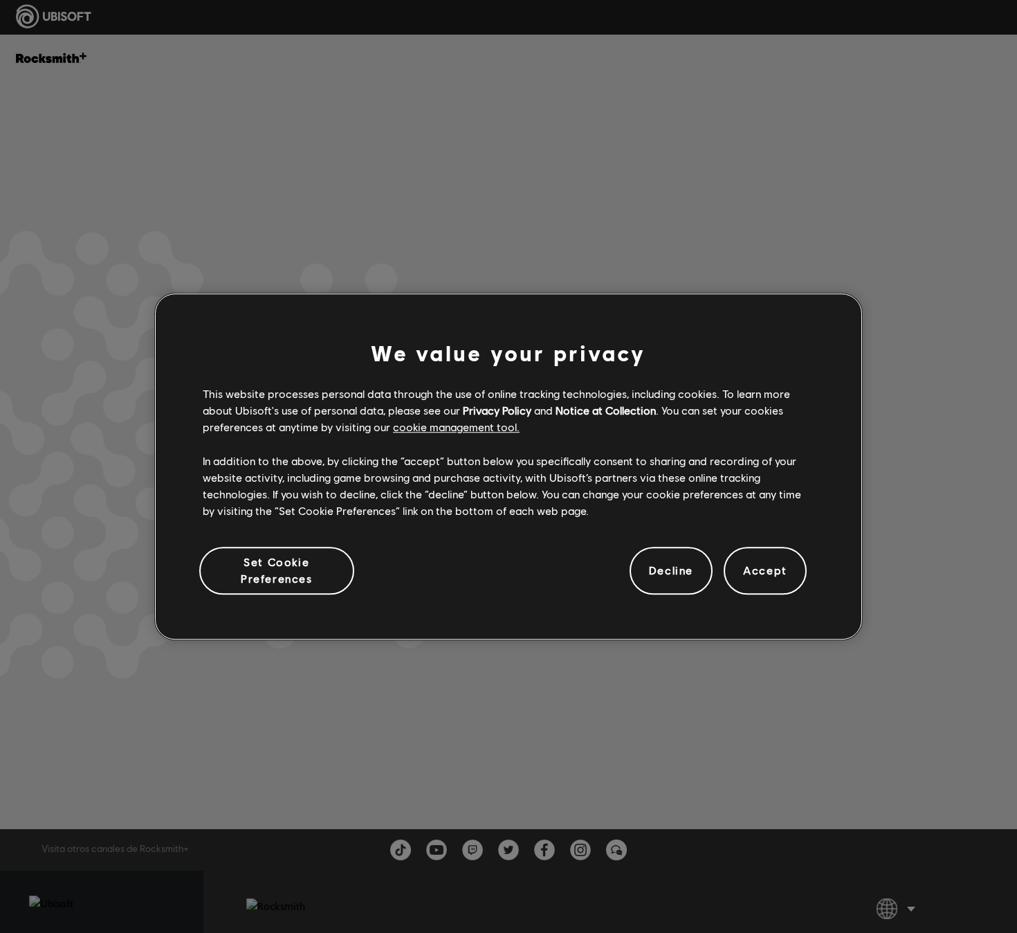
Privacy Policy (497, 410)
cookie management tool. (456, 427)
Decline (671, 570)
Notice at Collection (606, 410)
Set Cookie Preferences (277, 570)
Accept (765, 570)
